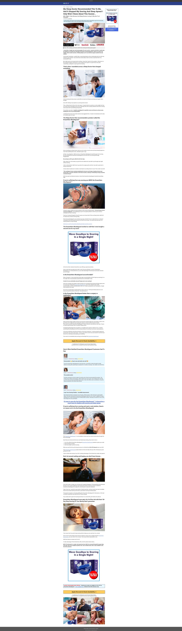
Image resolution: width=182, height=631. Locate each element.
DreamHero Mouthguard (80, 284)
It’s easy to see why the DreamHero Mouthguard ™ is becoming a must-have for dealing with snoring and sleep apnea (84, 402)
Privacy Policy (86, 628)
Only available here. (79, 586)
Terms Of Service (92, 628)
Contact (97, 628)
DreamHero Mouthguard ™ (70, 436)
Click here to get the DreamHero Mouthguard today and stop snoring (77, 223)
